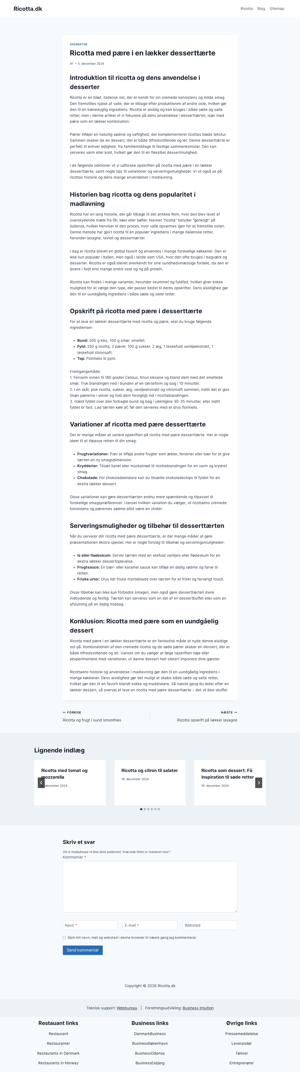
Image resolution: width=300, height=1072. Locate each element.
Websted (193, 925)
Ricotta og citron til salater (149, 770)
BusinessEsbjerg (150, 1063)
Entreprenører (242, 1063)
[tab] (141, 809)
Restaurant (58, 1034)
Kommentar (74, 857)
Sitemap (277, 8)
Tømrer (241, 1053)
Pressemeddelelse (241, 1034)
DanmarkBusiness (150, 1034)
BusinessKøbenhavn (150, 1043)
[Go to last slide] (41, 782)
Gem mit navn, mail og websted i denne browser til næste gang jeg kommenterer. (132, 937)
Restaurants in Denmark (58, 1053)
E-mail (132, 925)
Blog (261, 8)
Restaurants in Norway (58, 1063)
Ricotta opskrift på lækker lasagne (207, 716)
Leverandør (241, 1043)
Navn (71, 925)
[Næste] (258, 782)
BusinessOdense (150, 1053)
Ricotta (247, 8)
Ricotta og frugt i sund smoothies (92, 716)
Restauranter (58, 1043)
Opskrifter (78, 44)
